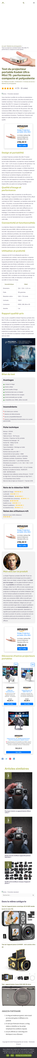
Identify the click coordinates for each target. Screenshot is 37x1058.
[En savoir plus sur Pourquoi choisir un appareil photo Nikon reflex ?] (18, 790)
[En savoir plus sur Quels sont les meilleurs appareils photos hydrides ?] (18, 835)
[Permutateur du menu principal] (34, 3)
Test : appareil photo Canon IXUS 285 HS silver (16, 984)
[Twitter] (6, 759)
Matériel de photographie (9, 83)
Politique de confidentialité (23, 1055)
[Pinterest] (10, 759)
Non (12, 1055)
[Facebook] (2, 759)
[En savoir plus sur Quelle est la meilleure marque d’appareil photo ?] (18, 870)
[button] (23, 3)
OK (8, 1055)
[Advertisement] (18, 25)
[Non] (35, 1052)
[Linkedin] (14, 759)
